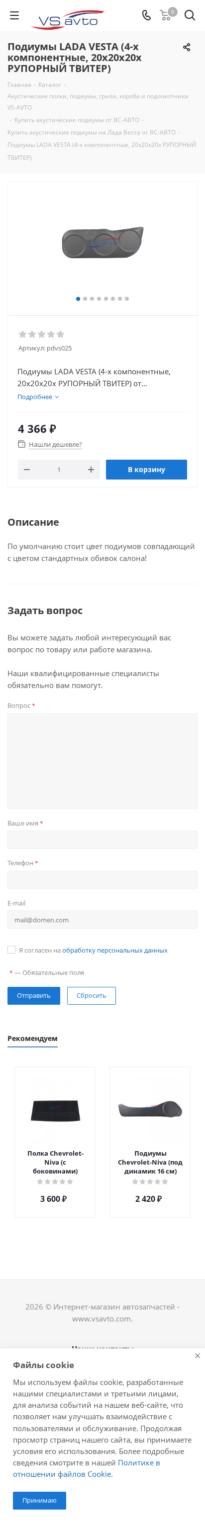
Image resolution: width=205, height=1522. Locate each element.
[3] (42, 335)
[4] (51, 335)
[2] (32, 335)
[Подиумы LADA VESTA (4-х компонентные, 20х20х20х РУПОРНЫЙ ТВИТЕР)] (102, 244)
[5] (61, 335)
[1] (23, 335)
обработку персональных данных (115, 950)
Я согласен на (93, 950)
